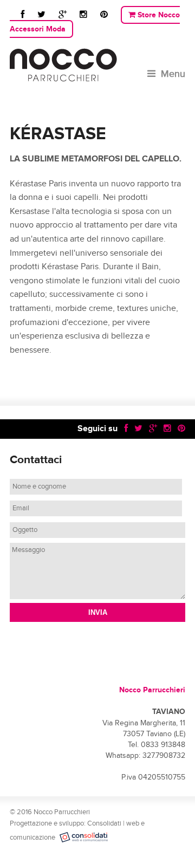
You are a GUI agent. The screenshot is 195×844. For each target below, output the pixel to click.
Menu (173, 74)
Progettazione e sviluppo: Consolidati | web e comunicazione (77, 831)
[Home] (97, 65)
